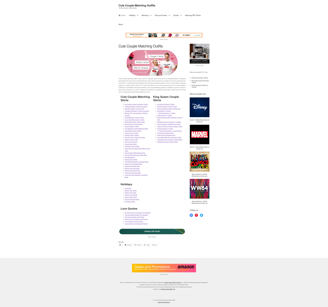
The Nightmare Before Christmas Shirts (136, 162)
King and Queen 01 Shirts (165, 129)
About (121, 24)
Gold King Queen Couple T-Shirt (134, 109)
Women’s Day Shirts (131, 195)
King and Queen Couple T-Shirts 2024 (168, 109)
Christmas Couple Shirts (132, 146)
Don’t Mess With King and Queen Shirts (169, 137)
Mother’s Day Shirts (131, 191)
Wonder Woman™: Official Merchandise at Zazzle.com (199, 202)
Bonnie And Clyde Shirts (132, 171)
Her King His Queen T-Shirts (166, 104)
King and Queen (161, 15)
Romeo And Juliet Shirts (132, 168)
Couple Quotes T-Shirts (132, 126)
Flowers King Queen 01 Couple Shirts (170, 131)
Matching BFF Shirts (193, 15)
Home (123, 15)
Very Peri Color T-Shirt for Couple (135, 137)
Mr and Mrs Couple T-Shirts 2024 (135, 122)
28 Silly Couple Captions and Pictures (136, 219)
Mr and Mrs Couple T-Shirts (133, 131)
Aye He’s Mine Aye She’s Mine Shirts (136, 155)
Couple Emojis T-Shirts (132, 135)
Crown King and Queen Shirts (166, 135)
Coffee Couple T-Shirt (131, 140)
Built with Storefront (164, 302)
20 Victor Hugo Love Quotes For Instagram (138, 213)
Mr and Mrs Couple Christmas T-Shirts (136, 104)
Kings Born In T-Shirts (163, 111)
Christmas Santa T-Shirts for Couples (136, 107)
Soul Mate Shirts (130, 157)
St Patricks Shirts (130, 202)
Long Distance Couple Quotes (134, 221)
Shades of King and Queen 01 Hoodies (169, 122)
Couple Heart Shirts (131, 144)
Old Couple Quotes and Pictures (134, 217)
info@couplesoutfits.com (167, 289)
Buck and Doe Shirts (131, 160)
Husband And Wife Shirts (132, 166)
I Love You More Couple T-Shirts (134, 120)
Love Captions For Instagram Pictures (136, 224)
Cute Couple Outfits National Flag (135, 153)
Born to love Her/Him (131, 142)
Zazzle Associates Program (172, 282)
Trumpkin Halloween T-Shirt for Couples (137, 111)
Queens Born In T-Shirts (164, 115)
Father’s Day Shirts (130, 193)
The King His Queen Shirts (165, 133)
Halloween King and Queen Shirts (167, 142)
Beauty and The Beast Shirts (133, 164)
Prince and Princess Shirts (133, 173)
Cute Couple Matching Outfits (137, 5)
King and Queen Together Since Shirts (169, 124)
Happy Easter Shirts (131, 197)
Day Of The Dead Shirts (132, 199)
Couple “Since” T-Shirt (131, 133)
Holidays (132, 15)
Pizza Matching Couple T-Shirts (134, 118)
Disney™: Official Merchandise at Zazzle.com (199, 120)
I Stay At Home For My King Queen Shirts (169, 126)
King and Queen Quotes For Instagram (136, 215)
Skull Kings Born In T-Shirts (167, 113)
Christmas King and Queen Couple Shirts (169, 140)
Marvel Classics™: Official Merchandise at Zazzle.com (199, 175)
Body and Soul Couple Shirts (133, 124)
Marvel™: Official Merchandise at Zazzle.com (199, 148)
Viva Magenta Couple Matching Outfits (136, 129)
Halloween (128, 188)
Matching (145, 15)
